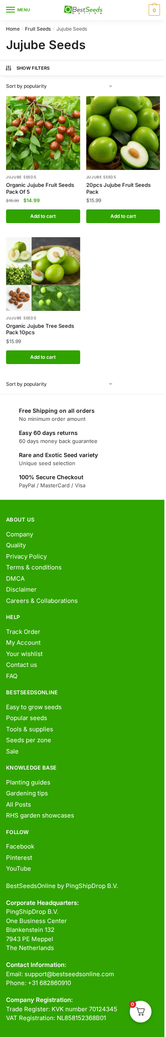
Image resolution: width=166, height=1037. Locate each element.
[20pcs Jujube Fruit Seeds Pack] (123, 133)
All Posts (18, 804)
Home (13, 29)
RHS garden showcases (40, 815)
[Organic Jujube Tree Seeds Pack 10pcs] (43, 274)
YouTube (18, 868)
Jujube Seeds (21, 177)
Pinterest (19, 857)
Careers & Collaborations (42, 600)
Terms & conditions (34, 567)
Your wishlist (24, 654)
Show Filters (33, 68)
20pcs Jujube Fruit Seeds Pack (118, 188)
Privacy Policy (26, 556)
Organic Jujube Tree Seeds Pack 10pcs (40, 329)
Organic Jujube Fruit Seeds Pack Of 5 (40, 188)
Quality (16, 545)
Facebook (20, 846)
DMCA (15, 578)
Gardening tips (27, 793)
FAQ (11, 676)
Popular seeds (26, 718)
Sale (12, 751)
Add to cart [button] (43, 216)
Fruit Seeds (38, 29)
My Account (23, 642)
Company (19, 534)
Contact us (21, 665)
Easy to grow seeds (34, 707)
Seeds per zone (28, 740)
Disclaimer (21, 589)
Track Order (23, 631)
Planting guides (28, 782)
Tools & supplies (29, 729)
